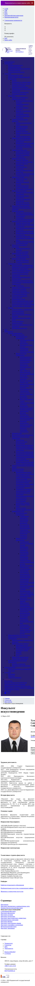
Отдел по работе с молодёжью (21, 306)
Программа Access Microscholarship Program (24, 646)
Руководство (12, 79)
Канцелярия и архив (18, 299)
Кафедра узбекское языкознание (22, 164)
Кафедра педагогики (22, 202)
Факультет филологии (19, 158)
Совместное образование (20, 659)
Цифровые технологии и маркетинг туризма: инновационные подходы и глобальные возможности (26, 426)
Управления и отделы (15, 263)
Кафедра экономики (22, 260)
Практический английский (24, 231)
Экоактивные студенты (11, 689)
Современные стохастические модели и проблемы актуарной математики (26, 394)
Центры (10, 308)
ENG (6, 14)
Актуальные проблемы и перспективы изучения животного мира (26, 620)
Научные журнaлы (18, 469)
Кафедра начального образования (22, 196)
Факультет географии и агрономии (12, 925)
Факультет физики (18, 211)
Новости (7, 679)
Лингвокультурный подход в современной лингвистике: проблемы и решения (26, 348)
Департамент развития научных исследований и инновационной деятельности (22, 282)
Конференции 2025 (18, 335)
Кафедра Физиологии (23, 136)
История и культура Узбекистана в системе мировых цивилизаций (26, 568)
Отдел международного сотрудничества (19, 296)
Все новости (8, 681)
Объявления (30, 688)
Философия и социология (24, 189)
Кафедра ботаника (22, 126)
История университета (15, 65)
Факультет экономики (19, 258)
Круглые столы (26, 686)
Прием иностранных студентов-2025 (20, 669)
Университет (8, 63)
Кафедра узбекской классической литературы (24, 161)
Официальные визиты (11, 688)
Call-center (11, 671)
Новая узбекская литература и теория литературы (25, 174)
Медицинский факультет (20, 253)
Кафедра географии (22, 252)
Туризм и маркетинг (22, 262)
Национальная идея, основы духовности (22, 186)
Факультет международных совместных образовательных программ (21, 207)
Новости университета (11, 682)
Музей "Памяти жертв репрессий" (19, 77)
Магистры (11, 676)
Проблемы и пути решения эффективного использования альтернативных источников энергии (26, 604)
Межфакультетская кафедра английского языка (24, 242)
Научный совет (17, 433)
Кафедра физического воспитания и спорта (23, 152)
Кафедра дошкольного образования (23, 200)
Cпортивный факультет (19, 150)
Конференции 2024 (18, 511)
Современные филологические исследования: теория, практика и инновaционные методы (26, 629)
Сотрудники (20, 286)
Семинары (17, 686)
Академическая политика (16, 72)
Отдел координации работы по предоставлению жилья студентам (23, 303)
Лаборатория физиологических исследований (21, 441)
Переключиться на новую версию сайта (17, 3)
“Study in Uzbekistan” (14, 677)
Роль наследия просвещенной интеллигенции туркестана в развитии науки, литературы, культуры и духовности (25, 531)
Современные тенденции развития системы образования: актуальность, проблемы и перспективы (26, 547)
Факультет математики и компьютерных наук (20, 98)
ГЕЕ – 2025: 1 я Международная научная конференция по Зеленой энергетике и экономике (27, 375)
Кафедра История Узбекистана (21, 179)
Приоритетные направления (21, 665)
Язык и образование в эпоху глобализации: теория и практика (27, 402)
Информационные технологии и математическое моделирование (26, 612)
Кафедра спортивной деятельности (22, 156)
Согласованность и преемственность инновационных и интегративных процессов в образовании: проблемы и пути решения (26, 363)
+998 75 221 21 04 (10, 966)
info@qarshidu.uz (20, 51)
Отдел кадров (16, 279)
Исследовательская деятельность (22, 435)
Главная (9, 62)
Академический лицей (15, 75)
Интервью (22, 684)
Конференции (8, 686)
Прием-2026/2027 (10, 667)
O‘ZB (6, 9)
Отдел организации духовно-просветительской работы (21, 271)
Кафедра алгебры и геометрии (22, 108)
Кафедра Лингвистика (23, 223)
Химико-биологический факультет (12, 908)
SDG (6, 330)
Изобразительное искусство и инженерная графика (25, 144)
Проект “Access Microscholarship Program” (24, 508)
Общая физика (20, 216)
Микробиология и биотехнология (22, 129)
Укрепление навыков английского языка (22, 649)
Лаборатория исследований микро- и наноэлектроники (25, 463)
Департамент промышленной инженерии (25, 218)
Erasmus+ (19, 654)
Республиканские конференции (21, 337)
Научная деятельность (15, 333)
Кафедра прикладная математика (22, 117)
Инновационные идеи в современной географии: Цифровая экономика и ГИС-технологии (27, 594)
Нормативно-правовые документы (19, 68)
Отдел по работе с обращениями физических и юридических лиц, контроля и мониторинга (22, 267)
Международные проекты (20, 643)
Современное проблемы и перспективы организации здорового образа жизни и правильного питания (27, 559)
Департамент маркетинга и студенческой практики (20, 293)
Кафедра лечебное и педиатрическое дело (22, 256)
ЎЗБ (5, 10)
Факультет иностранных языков (22, 221)
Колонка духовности (18, 664)
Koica (18, 655)
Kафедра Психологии (23, 204)
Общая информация (14, 67)
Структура (7, 74)
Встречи (15, 684)
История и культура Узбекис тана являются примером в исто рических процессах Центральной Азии (27, 385)
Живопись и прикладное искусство (12, 891)
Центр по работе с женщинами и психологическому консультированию (22, 311)
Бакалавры (11, 674)
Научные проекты (18, 470)
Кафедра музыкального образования (23, 140)
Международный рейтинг (20, 657)
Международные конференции (21, 354)
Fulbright (18, 652)
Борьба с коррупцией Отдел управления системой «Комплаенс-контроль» (21, 289)
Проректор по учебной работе (21, 82)
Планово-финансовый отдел (21, 277)
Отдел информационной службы (22, 301)
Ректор (14, 80)
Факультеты (12, 96)
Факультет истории (18, 177)
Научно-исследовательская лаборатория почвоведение (24, 452)
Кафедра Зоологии (22, 131)
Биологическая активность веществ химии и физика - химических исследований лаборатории (24, 447)
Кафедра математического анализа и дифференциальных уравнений (24, 103)
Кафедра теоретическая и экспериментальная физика (24, 213)
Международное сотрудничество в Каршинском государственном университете (19, 636)
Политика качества (14, 70)
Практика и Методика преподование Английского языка (25, 238)
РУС (5, 12)
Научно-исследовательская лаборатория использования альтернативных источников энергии (25, 458)
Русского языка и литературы (21, 168)
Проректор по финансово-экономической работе (20, 93)
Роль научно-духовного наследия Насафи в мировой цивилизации (26, 408)
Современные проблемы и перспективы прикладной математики (24, 520)
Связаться (7, 691)
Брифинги (22, 688)
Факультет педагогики (19, 191)
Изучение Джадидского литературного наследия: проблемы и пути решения (26, 416)
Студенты (7, 672)
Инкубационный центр (19, 328)
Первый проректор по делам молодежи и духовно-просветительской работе (21, 85)
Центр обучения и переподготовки (18, 322)
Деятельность (8, 331)
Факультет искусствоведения (21, 138)
